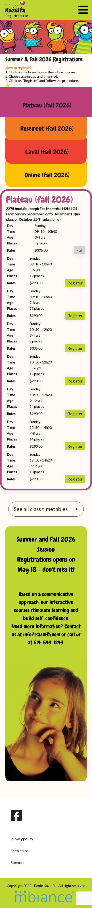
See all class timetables (41, 509)
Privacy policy (22, 839)
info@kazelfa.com (41, 634)
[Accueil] (15, 7)
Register (75, 282)
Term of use (20, 850)
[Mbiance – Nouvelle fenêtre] (44, 897)
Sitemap (17, 862)
